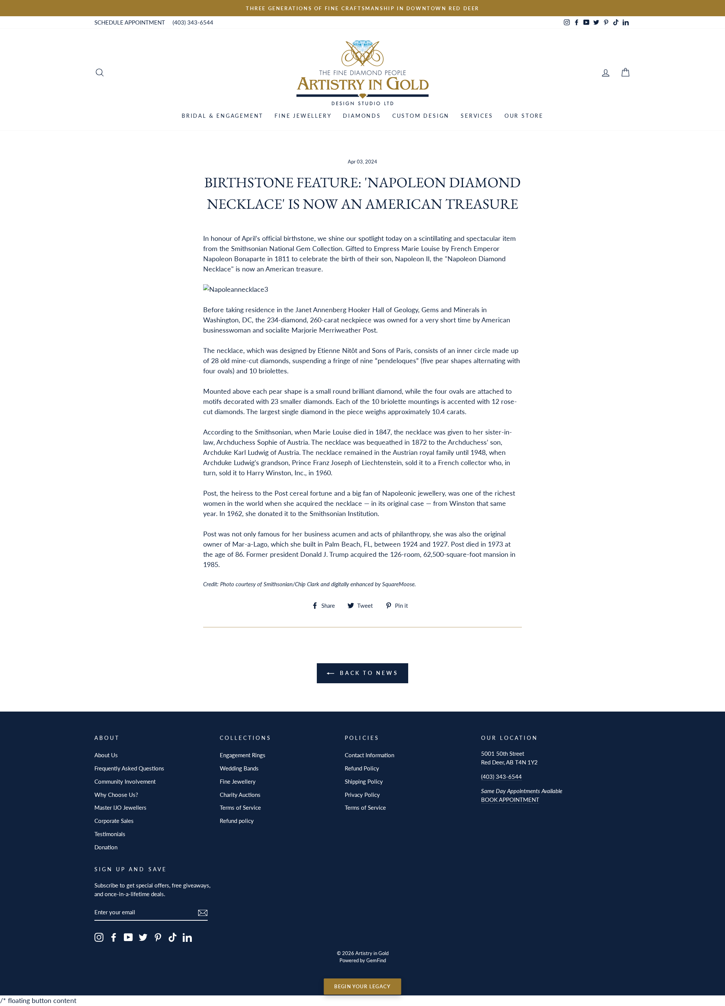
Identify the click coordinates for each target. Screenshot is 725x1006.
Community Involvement (125, 781)
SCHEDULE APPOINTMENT (129, 22)
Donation (105, 847)
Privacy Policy (362, 794)
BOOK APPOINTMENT (510, 799)
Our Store (523, 115)
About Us (106, 755)
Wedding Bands (239, 768)
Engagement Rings (242, 755)
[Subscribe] (203, 912)
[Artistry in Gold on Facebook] (113, 936)
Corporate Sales (114, 820)
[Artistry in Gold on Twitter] (143, 936)
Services (477, 115)
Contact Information (369, 755)
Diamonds (362, 115)
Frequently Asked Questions (129, 768)
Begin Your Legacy (362, 986)
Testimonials (109, 833)
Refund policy (237, 820)
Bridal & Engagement (222, 115)
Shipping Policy (364, 781)
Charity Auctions (240, 794)
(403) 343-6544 (193, 22)
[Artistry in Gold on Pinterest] (157, 936)
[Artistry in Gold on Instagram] (98, 936)
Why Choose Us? (116, 794)
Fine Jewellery (303, 115)
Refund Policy (362, 768)
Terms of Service (240, 807)
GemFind (376, 960)
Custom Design (420, 115)
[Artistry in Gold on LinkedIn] (187, 936)
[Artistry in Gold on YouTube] (128, 936)
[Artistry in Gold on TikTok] (172, 936)
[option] (362, 8)
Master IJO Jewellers (120, 807)
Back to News (367, 673)
